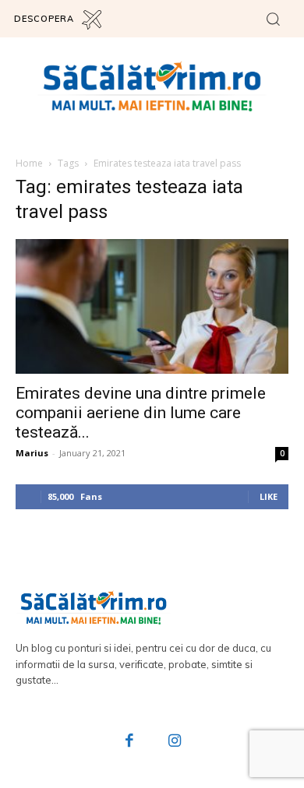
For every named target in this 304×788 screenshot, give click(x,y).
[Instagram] (174, 742)
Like (268, 496)
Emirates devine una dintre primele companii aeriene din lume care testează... (141, 412)
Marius (32, 453)
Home (29, 163)
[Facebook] (130, 742)
